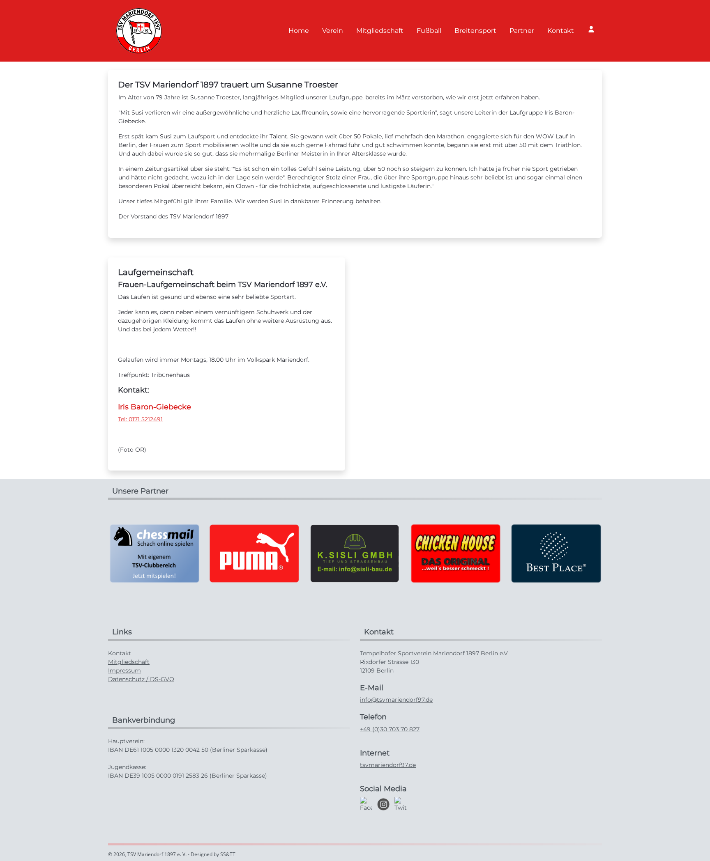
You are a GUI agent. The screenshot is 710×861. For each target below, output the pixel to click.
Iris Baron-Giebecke (154, 406)
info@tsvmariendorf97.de (396, 699)
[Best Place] (555, 553)
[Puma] (254, 553)
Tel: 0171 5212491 (140, 419)
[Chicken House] (455, 553)
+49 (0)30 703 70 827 (390, 729)
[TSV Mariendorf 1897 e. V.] (139, 30)
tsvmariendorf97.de (388, 765)
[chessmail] (154, 553)
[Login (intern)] (591, 29)
